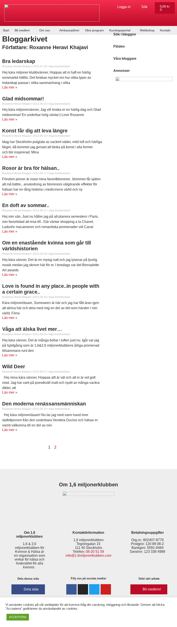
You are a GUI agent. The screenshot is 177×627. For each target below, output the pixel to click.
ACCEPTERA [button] (17, 617)
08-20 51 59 (95, 551)
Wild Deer (13, 366)
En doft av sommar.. (25, 205)
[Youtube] (106, 589)
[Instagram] (83, 589)
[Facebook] (71, 589)
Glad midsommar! (23, 98)
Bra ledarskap (18, 61)
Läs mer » (9, 87)
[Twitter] (94, 589)
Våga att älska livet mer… (32, 329)
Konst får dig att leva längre (35, 130)
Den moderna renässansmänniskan (44, 404)
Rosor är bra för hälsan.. (30, 168)
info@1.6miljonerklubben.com (88, 555)
